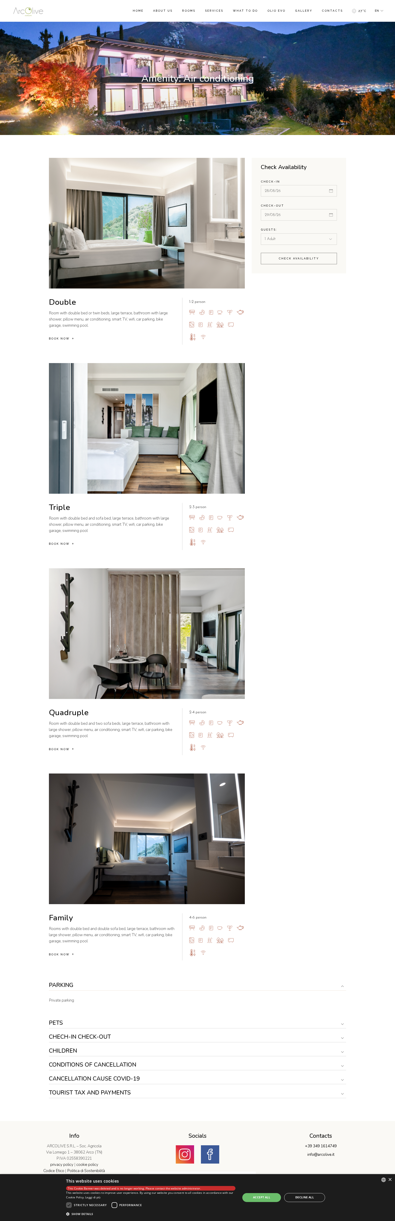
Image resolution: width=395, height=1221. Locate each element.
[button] (150, 1214)
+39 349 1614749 (321, 1146)
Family (61, 917)
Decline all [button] (304, 1197)
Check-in (270, 181)
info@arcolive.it (320, 1154)
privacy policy (61, 1164)
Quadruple (68, 712)
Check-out (272, 205)
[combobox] (383, 1180)
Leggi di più (93, 1197)
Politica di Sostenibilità (86, 1170)
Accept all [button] (261, 1197)
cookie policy (87, 1164)
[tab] (197, 985)
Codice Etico (53, 1170)
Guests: (269, 229)
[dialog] (197, 1197)
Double (62, 302)
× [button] (390, 1179)
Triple (59, 507)
